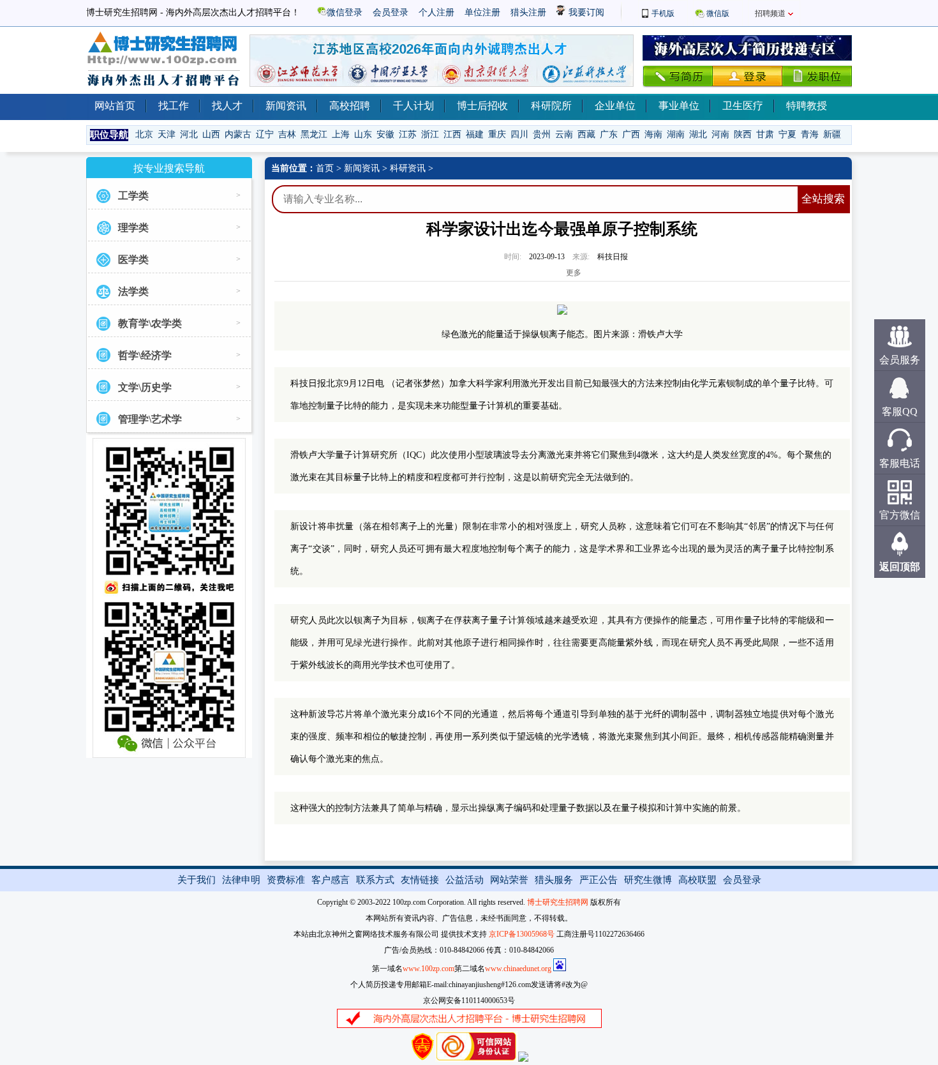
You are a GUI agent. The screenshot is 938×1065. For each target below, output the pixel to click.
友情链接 (420, 880)
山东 (363, 134)
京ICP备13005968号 (522, 934)
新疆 (832, 134)
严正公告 (598, 880)
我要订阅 (585, 12)
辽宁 (265, 134)
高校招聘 (349, 105)
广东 (609, 134)
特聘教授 (806, 105)
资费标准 (286, 880)
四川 (519, 134)
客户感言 (330, 880)
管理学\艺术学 (150, 419)
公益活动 (464, 880)
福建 (475, 134)
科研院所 (551, 105)
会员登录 (390, 12)
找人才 (227, 105)
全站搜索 (823, 199)
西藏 (586, 134)
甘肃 (765, 134)
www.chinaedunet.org (518, 968)
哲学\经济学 (145, 355)
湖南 (676, 134)
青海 (810, 134)
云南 (564, 134)
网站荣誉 (509, 880)
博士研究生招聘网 (557, 902)
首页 (325, 168)
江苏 (408, 134)
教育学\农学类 (150, 323)
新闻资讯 (285, 105)
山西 (211, 134)
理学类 (133, 227)
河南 (720, 134)
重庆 (497, 134)
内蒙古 (238, 134)
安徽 (385, 134)
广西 (631, 134)
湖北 (698, 134)
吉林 (287, 134)
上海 (341, 134)
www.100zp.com (428, 968)
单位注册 (482, 12)
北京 (144, 134)
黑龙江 (314, 134)
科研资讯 (408, 168)
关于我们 (196, 880)
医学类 (133, 259)
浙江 (430, 134)
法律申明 (241, 880)
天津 (166, 134)
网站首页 (114, 105)
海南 (653, 134)
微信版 (717, 13)
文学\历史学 (145, 387)
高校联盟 (697, 880)
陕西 (743, 134)
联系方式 (375, 880)
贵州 (542, 134)
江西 (452, 134)
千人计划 (413, 105)
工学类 (133, 195)
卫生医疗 (742, 105)
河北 (189, 134)
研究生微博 (648, 880)
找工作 (173, 105)
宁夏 (787, 134)
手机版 (662, 13)
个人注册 (436, 12)
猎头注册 (528, 12)
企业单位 (615, 105)
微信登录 (344, 12)
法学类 (133, 291)
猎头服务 (554, 880)
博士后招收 (482, 105)
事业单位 (679, 105)
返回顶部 (899, 566)
